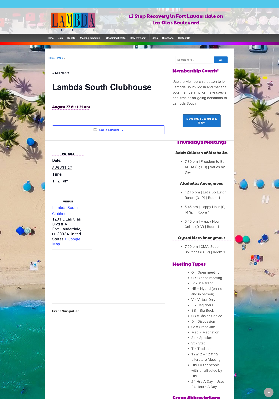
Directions (167, 38)
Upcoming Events (115, 38)
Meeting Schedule (90, 38)
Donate (71, 38)
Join (60, 38)
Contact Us (184, 38)
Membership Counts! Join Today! (201, 125)
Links (155, 38)
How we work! (138, 38)
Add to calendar (109, 130)
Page (60, 58)
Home (50, 38)
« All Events (60, 73)
